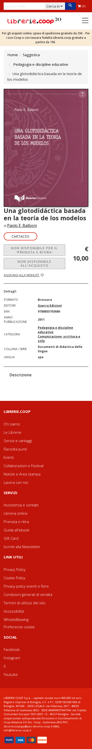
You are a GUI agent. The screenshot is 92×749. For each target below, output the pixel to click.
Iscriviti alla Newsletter (22, 546)
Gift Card (11, 538)
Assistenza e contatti (21, 504)
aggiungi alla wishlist (22, 275)
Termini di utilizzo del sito (24, 602)
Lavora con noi (16, 482)
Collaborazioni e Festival (23, 465)
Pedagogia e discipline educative (40, 64)
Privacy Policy (15, 569)
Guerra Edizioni (50, 305)
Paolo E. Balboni (22, 225)
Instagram (12, 657)
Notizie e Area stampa (22, 474)
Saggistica (31, 54)
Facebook (12, 649)
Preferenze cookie (19, 626)
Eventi (9, 457)
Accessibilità (14, 611)
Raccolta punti (15, 449)
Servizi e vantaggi (18, 440)
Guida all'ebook (16, 529)
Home (12, 54)
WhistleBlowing (16, 619)
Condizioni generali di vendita (28, 594)
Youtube (11, 674)
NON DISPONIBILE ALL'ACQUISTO (35, 263)
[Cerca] (70, 6)
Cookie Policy (14, 577)
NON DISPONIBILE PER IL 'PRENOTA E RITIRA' (34, 250)
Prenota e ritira (16, 521)
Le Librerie (12, 432)
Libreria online (15, 513)
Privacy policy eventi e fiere (26, 586)
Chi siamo (12, 423)
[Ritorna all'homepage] (34, 20)
